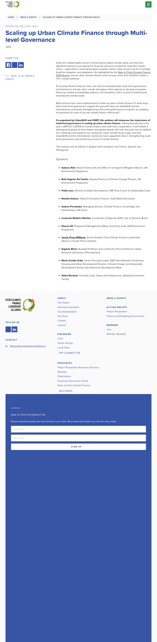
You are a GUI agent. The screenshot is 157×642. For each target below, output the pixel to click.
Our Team (63, 316)
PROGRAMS (64, 334)
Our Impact (63, 302)
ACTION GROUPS (117, 307)
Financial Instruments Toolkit (73, 381)
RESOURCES (64, 363)
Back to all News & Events (20, 77)
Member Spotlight (116, 334)
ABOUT (61, 298)
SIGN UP (76, 446)
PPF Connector (69, 353)
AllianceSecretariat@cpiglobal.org (28, 346)
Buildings (65, 391)
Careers (62, 325)
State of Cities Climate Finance (74, 385)
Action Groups (65, 343)
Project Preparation (117, 311)
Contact (62, 320)
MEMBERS (112, 325)
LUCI (60, 338)
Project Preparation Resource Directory (78, 367)
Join (109, 329)
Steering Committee (68, 307)
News (8, 47)
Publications (64, 376)
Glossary (62, 372)
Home (11, 17)
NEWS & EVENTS (116, 298)
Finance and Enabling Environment (125, 316)
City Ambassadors (67, 311)
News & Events (28, 17)
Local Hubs (63, 347)
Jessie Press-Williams (73, 237)
